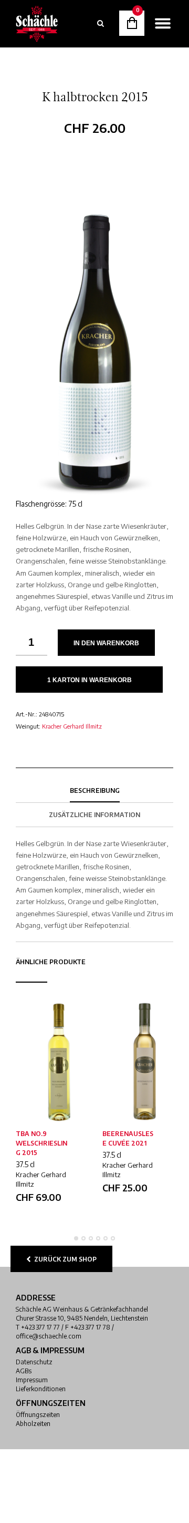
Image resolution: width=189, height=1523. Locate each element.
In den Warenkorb (106, 643)
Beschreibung (95, 790)
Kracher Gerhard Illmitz (72, 726)
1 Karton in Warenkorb (89, 680)
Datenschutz (34, 1362)
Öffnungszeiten (38, 1415)
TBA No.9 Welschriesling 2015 (41, 1143)
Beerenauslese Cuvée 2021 (127, 1138)
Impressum (32, 1380)
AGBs (24, 1371)
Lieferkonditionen (41, 1389)
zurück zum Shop (64, 1259)
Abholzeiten (33, 1424)
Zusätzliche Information (94, 815)
